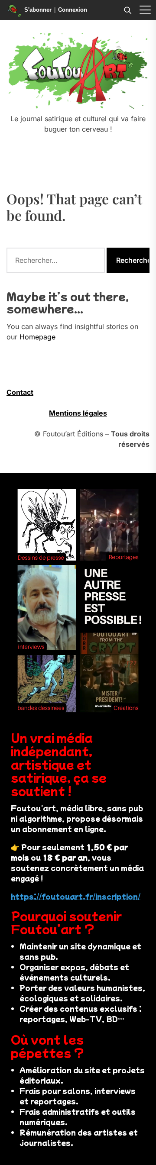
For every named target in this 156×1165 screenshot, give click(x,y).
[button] (145, 10)
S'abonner (38, 9)
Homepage (37, 336)
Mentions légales (78, 413)
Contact (19, 392)
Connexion (72, 9)
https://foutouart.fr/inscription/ (75, 896)
